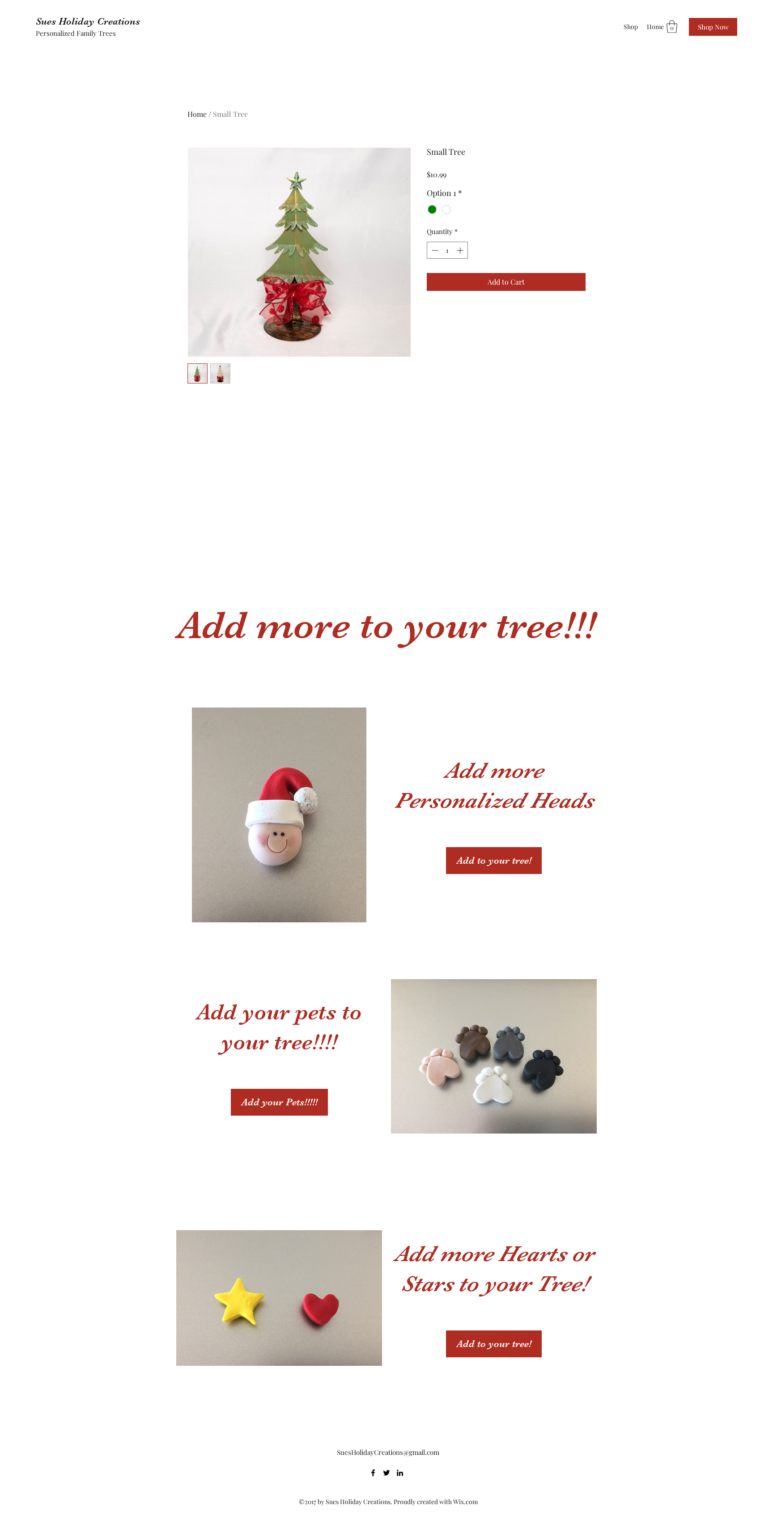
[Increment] (461, 250)
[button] (672, 26)
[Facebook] (373, 1472)
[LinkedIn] (399, 1472)
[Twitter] (386, 1472)
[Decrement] (434, 250)
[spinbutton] (447, 250)
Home (197, 114)
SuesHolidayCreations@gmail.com (388, 1452)
